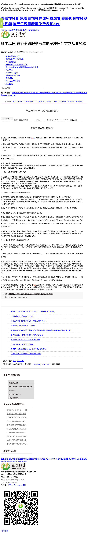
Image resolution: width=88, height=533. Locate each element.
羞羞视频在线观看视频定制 (58, 93)
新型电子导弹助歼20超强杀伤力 (73, 102)
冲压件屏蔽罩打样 (13, 398)
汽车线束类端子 (13, 383)
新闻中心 (42, 102)
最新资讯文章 (9, 451)
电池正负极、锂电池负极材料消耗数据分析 (26, 354)
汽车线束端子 (11, 62)
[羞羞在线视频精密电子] (13, 38)
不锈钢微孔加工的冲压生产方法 (22, 316)
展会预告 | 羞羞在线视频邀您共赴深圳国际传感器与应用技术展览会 (18, 414)
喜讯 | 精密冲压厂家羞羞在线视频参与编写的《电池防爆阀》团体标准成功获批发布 (18, 425)
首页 (14, 102)
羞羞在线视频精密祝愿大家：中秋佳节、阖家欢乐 (28, 349)
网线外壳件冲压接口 (14, 394)
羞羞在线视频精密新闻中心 (27, 102)
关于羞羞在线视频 (13, 81)
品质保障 (9, 78)
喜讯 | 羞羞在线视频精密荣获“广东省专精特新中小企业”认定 (18, 421)
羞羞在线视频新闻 (13, 76)
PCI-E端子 (11, 390)
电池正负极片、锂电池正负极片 (22, 344)
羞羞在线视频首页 (13, 56)
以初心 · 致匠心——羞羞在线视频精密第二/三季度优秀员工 (18, 436)
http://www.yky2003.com (41, 364)
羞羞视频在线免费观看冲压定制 (25, 93)
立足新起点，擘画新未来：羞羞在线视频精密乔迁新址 (18, 433)
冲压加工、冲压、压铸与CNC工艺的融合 (25, 340)
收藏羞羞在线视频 (17, 30)
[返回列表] (7, 120)
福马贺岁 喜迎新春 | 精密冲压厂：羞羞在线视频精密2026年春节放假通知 (18, 417)
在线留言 (28, 30)
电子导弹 (20, 361)
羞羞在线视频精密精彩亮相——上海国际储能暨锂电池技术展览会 (18, 444)
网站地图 (35, 30)
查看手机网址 (32, 120)
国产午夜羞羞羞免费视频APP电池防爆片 (22, 67)
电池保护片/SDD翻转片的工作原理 (23, 326)
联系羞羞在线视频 (12, 462)
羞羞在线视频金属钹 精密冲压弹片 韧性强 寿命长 (23, 387)
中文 (3, 30)
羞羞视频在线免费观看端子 (30, 459)
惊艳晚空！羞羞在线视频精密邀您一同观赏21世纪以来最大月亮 (30, 294)
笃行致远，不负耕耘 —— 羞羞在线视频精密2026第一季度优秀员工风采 (18, 410)
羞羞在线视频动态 (53, 102)
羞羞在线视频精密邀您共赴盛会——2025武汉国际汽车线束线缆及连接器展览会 (18, 440)
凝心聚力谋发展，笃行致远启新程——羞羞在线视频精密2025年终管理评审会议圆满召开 (18, 429)
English (7, 30)
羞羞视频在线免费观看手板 (17, 65)
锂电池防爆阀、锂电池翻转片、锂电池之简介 (27, 335)
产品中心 (9, 70)
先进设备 (65, 459)
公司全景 (9, 84)
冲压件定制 (42, 93)
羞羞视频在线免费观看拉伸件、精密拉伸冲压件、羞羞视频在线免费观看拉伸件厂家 (40, 330)
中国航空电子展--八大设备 (17, 297)
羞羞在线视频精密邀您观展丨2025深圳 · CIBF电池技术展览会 (32, 312)
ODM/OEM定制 (12, 73)
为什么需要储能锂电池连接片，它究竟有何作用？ (28, 321)
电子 (14, 361)
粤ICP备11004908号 (17, 485)
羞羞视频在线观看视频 (15, 59)
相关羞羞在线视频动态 (13, 404)
